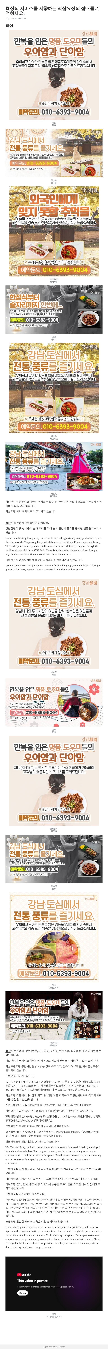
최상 (8, 522)
